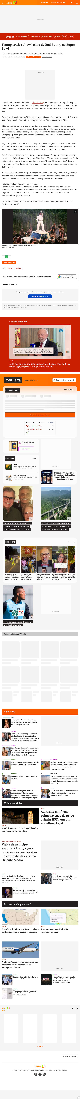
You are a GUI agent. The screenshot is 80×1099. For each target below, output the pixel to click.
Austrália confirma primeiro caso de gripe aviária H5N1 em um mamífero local (57, 817)
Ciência (13, 745)
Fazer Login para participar (40, 296)
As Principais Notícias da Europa (11, 841)
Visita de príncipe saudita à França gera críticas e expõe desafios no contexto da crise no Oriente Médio (20, 852)
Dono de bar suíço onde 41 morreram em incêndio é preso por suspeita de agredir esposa (64, 878)
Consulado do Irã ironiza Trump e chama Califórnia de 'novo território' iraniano (20, 930)
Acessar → (35, 458)
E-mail (71, 3)
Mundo (10, 268)
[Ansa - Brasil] (6, 256)
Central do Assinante (58, 3)
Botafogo (14, 774)
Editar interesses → (69, 389)
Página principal (11, 2)
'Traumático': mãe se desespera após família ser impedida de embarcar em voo (24, 993)
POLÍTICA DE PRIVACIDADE (58, 1070)
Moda (12, 717)
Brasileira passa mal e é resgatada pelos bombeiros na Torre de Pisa (20, 829)
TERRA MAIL (44, 3)
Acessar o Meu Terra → (31, 380)
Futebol (13, 759)
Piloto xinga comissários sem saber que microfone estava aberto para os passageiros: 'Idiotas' (20, 965)
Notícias (18, 268)
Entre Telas (53, 759)
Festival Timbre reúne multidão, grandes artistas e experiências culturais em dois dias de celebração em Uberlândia (63, 980)
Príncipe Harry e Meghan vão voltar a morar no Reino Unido (25, 978)
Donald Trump (38, 102)
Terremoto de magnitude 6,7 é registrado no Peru (54, 930)
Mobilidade (53, 774)
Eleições (11, 361)
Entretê (53, 788)
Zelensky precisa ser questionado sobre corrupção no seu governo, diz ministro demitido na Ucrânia (26, 892)
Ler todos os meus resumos (40, 415)
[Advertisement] (56, 892)
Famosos (13, 731)
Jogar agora (26, 449)
